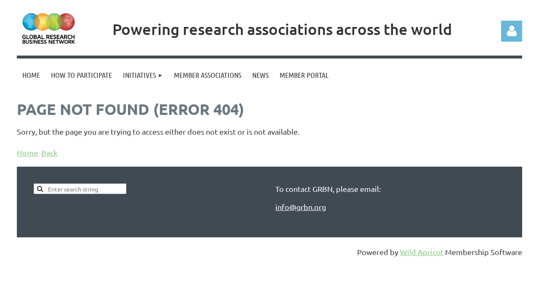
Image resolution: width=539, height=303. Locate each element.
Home (27, 152)
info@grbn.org (300, 206)
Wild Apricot (421, 251)
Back (49, 152)
